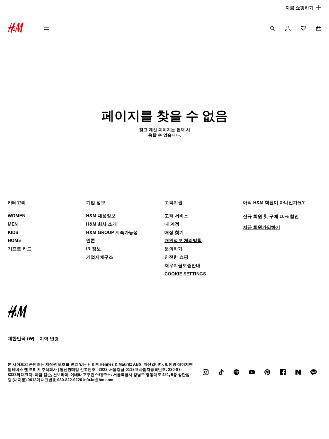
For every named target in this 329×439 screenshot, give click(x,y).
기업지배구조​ (99, 257)
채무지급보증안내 (182, 265)
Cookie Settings (185, 273)
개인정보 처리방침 (183, 240)
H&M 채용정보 (101, 215)
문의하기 (173, 248)
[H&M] (15, 28)
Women (16, 215)
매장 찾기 (174, 232)
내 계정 (171, 224)
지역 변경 (49, 338)
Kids (13, 232)
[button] (164, 7)
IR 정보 (93, 248)
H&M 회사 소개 (101, 224)
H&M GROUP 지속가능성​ (112, 232)
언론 (90, 240)
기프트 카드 (19, 248)
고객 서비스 (176, 215)
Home (14, 240)
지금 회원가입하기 (261, 227)
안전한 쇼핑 (176, 257)
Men (13, 224)
